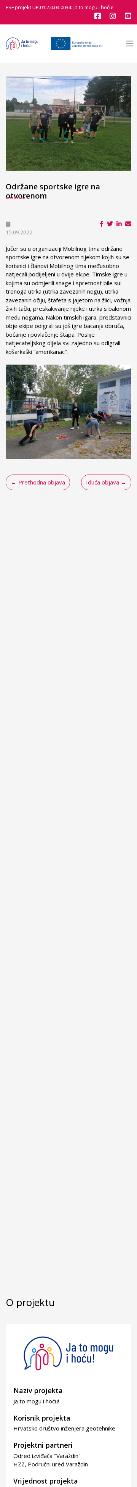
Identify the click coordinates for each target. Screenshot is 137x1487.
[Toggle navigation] (129, 43)
